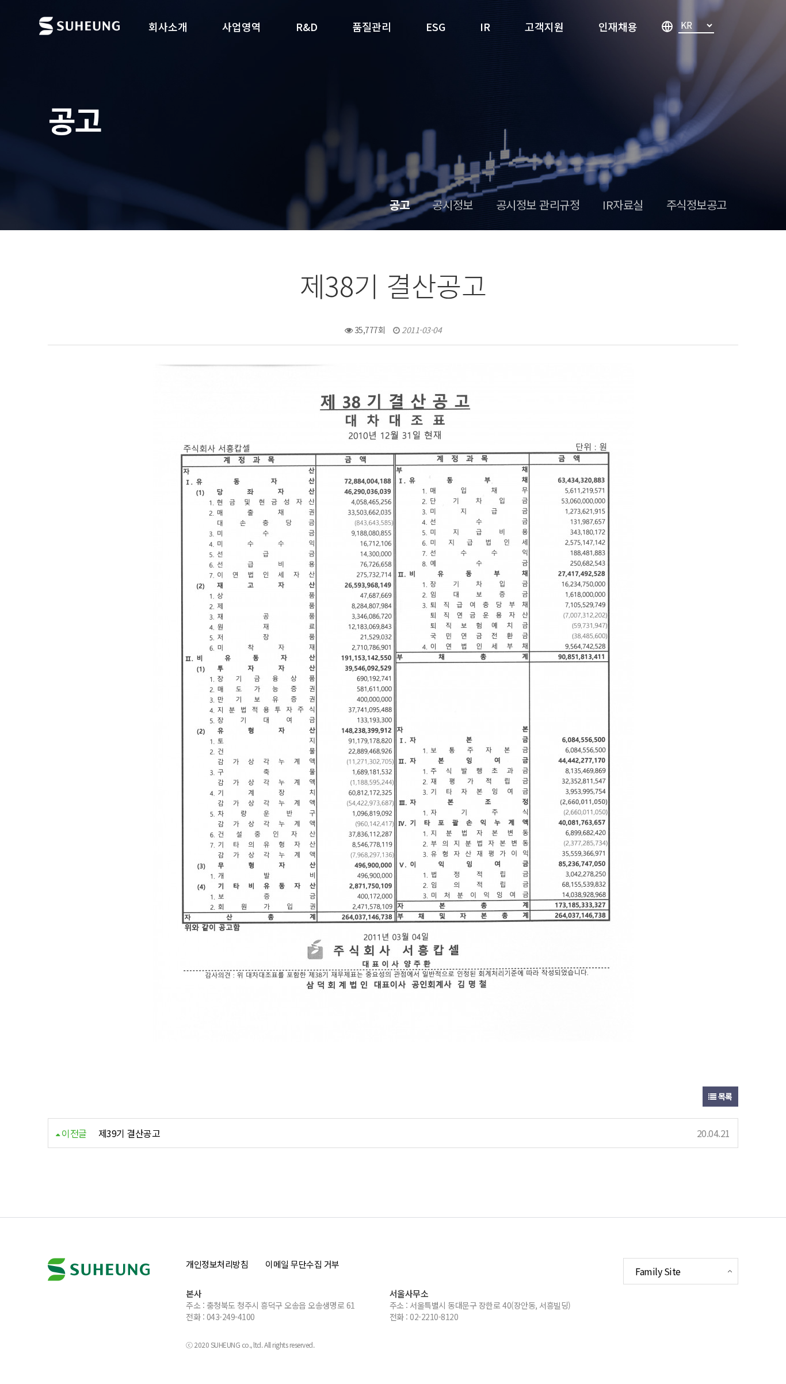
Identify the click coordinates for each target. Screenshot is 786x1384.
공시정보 (452, 204)
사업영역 (241, 26)
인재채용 (618, 26)
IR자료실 (622, 204)
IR (485, 26)
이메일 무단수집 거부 (302, 1264)
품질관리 (371, 26)
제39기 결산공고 (129, 1133)
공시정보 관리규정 (538, 204)
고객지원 (544, 26)
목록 (724, 1096)
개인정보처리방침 (217, 1264)
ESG (435, 26)
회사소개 (168, 26)
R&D (307, 26)
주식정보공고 (696, 204)
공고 (399, 204)
